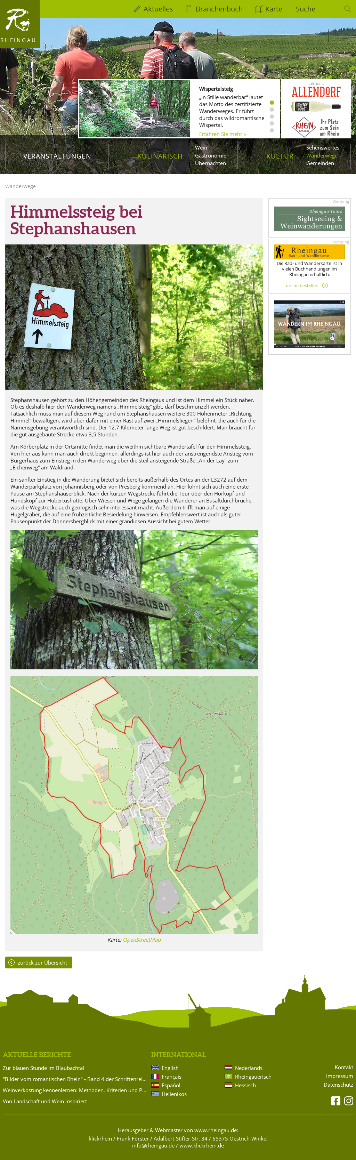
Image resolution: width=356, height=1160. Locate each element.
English (170, 1067)
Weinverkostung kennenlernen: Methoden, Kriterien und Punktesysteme (76, 1090)
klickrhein (100, 1138)
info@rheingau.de (153, 1145)
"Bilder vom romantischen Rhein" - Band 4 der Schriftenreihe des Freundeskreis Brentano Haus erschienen (76, 1079)
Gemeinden (320, 163)
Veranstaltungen (57, 156)
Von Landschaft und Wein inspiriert (45, 1101)
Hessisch (245, 1085)
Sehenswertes (322, 147)
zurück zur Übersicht (42, 962)
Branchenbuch (219, 9)
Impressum (339, 1076)
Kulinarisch (160, 156)
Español (171, 1085)
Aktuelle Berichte (37, 1054)
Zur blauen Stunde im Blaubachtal (43, 1067)
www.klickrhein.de (201, 1145)
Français (171, 1076)
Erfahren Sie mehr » (222, 133)
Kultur (280, 156)
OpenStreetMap (142, 939)
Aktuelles (158, 9)
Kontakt (344, 1067)
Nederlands (248, 1067)
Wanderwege (322, 155)
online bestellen (302, 285)
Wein (201, 147)
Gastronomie (210, 155)
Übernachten (210, 163)
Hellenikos (174, 1093)
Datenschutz (338, 1084)
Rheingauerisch (253, 1076)
